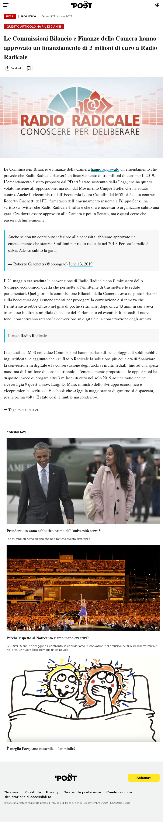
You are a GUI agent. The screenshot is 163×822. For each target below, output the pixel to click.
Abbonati (144, 778)
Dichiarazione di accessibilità (27, 797)
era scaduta (36, 280)
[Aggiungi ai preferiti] (28, 68)
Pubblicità (32, 792)
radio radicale (29, 410)
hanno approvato (105, 169)
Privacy (52, 792)
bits (10, 16)
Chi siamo (11, 792)
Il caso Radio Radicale (27, 335)
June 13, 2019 (81, 264)
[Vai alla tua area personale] (157, 5)
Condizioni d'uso (119, 792)
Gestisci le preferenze (82, 792)
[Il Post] (81, 4)
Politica (28, 16)
